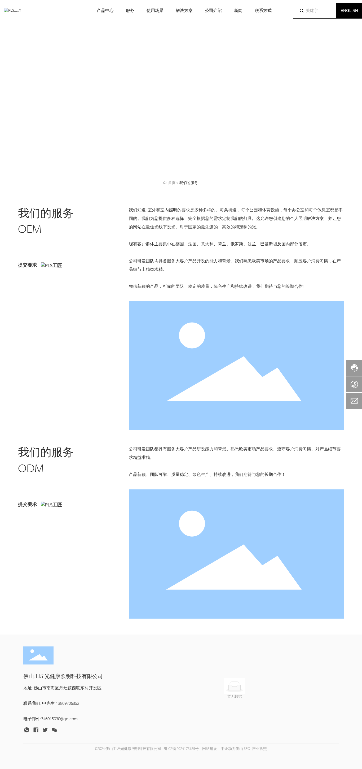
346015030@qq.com (59, 718)
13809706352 (67, 703)
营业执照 (259, 749)
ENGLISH (349, 10)
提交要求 (28, 265)
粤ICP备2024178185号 (181, 749)
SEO (247, 749)
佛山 (239, 749)
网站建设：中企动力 (218, 749)
